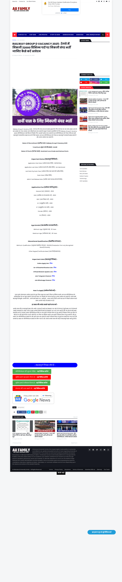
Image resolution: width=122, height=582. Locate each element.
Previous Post (17, 443)
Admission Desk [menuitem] (68, 35)
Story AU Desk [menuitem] (55, 35)
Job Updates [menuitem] (43, 35)
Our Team (107, 469)
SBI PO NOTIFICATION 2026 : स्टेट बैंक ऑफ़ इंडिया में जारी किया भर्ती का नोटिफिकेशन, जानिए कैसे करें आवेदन (67, 435)
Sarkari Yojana (84, 176)
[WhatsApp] (37, 412)
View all (75, 417)
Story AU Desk (84, 173)
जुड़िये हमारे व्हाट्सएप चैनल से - (31, 377)
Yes (69, 10)
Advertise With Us (90, 469)
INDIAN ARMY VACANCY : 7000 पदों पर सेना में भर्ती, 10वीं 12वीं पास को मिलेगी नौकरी (45, 435)
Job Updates (21, 40)
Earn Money (83, 171)
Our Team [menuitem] (32, 35)
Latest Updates (86, 87)
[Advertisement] (77, 17)
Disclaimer (68, 469)
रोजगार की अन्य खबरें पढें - (30, 388)
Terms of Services (78, 469)
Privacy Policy (59, 469)
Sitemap (99, 469)
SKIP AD (61, 472)
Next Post (74, 443)
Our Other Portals (31, 1)
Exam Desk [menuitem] (79, 35)
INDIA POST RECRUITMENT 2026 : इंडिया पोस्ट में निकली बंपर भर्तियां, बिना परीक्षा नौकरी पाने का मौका (98, 118)
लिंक (51, 263)
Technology (83, 178)
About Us (14, 1)
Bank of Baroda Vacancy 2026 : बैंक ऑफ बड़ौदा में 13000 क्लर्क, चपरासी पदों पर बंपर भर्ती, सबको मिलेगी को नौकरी (99, 128)
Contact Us (22, 1)
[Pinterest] (33, 412)
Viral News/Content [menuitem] (93, 35)
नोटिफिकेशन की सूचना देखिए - (31, 371)
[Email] (41, 412)
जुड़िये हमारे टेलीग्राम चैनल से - (31, 383)
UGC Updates (84, 181)
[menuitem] (14, 34)
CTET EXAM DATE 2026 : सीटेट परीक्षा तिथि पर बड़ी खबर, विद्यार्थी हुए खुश (21, 435)
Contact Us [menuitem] (22, 35)
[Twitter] (29, 412)
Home (14, 40)
